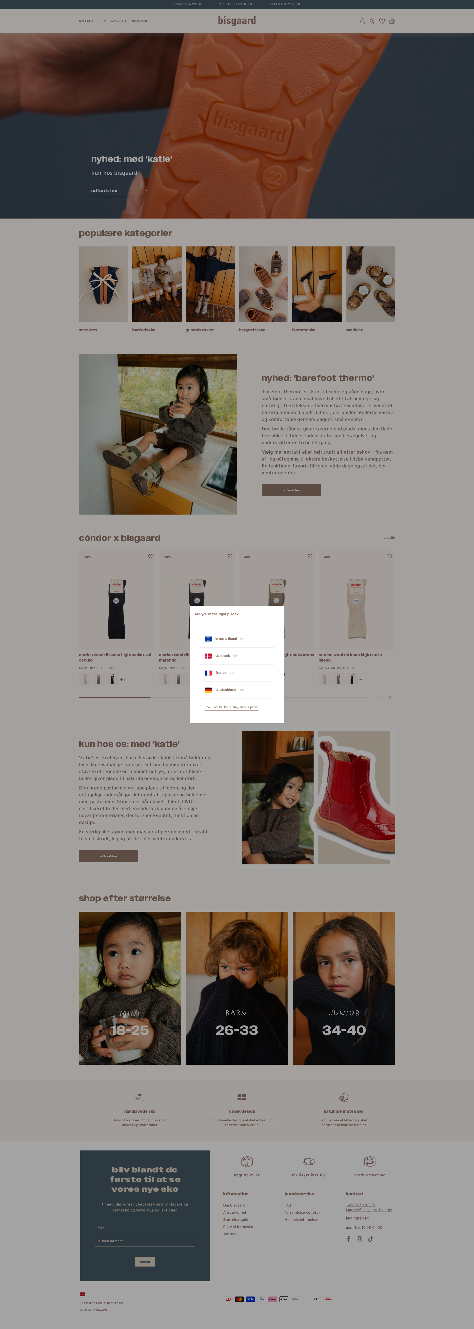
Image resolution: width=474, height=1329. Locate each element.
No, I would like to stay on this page (231, 707)
